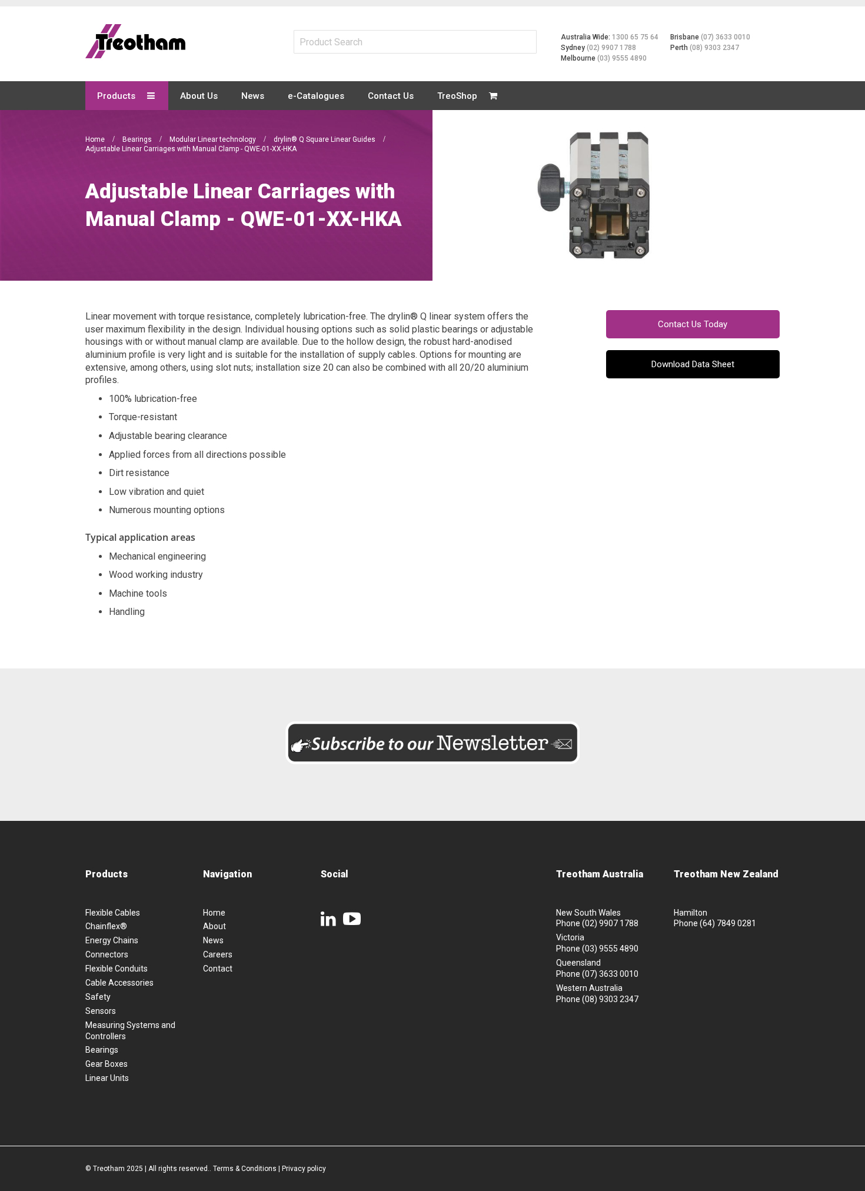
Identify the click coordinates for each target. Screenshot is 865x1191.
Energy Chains (111, 940)
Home (96, 139)
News (213, 940)
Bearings (138, 139)
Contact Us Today (692, 324)
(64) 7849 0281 (728, 923)
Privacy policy (304, 1169)
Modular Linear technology (213, 139)
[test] (135, 41)
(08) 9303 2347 (714, 48)
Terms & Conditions (245, 1169)
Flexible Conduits (116, 968)
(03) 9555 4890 (622, 58)
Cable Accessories (119, 982)
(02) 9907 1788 (611, 48)
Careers (217, 954)
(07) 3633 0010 (725, 37)
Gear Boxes (106, 1064)
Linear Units (107, 1078)
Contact (217, 968)
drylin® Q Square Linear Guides (325, 139)
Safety (98, 997)
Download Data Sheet (692, 364)
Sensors (100, 1011)
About (214, 926)
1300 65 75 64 (635, 37)
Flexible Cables (112, 912)
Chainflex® (106, 926)
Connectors (106, 954)
